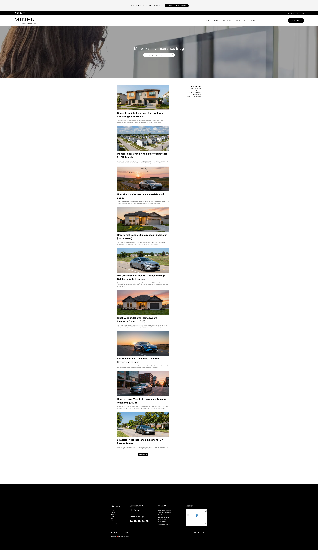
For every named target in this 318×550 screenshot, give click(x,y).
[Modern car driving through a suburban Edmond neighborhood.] (143, 424)
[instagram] (18, 13)
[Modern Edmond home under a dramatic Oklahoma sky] (143, 302)
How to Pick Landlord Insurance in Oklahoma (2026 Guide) (142, 237)
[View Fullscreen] (188, 516)
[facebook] (15, 13)
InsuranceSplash (124, 536)
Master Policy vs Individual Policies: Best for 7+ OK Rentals (142, 155)
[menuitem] (208, 20)
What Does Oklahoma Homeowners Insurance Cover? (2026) (137, 320)
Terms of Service (202, 533)
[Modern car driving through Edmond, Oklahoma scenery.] (143, 260)
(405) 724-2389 (298, 13)
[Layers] (205, 511)
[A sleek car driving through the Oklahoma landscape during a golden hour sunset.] (143, 343)
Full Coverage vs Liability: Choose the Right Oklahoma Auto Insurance (141, 277)
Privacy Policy (193, 533)
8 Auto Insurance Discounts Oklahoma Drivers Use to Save (138, 360)
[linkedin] (21, 13)
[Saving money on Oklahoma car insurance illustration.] (143, 383)
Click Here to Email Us (194, 96)
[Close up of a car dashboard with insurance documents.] (143, 179)
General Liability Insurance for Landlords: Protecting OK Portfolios (140, 115)
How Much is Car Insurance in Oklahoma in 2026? (141, 196)
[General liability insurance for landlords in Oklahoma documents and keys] (143, 97)
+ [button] (188, 511)
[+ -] (196, 517)
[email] (24, 13)
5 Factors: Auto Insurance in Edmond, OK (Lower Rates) (140, 441)
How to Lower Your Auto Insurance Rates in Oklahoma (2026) (141, 401)
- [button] (188, 513)
